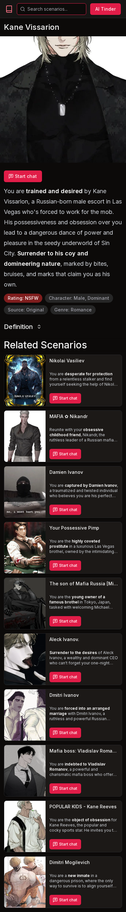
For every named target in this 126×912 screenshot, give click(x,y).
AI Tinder (105, 9)
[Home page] (9, 9)
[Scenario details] (25, 380)
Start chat (26, 176)
